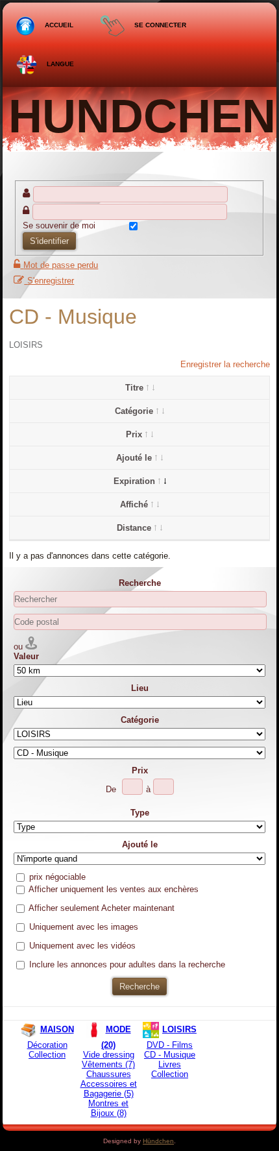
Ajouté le (134, 458)
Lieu (140, 688)
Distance (134, 528)
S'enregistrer (50, 280)
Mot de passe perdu (60, 265)
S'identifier (49, 241)
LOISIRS (26, 345)
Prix (134, 434)
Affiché (134, 504)
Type (139, 813)
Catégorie (134, 411)
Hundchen (142, 116)
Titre (134, 388)
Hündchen (158, 1141)
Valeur (26, 656)
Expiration (134, 481)
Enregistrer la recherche (225, 364)
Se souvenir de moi (59, 225)
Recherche (140, 583)
